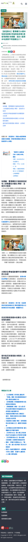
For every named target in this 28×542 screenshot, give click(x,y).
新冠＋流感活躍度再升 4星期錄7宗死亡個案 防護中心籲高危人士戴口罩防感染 (16, 452)
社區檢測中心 (5, 222)
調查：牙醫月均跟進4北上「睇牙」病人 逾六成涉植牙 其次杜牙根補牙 (16, 444)
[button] (26, 4)
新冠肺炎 (9, 45)
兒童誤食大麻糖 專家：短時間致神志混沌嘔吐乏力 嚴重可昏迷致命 (16, 423)
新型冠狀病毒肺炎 (22, 45)
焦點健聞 (4, 10)
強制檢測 (5, 45)
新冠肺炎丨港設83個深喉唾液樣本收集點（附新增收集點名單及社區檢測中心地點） (13, 139)
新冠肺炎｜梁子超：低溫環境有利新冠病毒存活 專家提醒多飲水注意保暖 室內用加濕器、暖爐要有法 (13, 305)
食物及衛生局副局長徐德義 (17, 81)
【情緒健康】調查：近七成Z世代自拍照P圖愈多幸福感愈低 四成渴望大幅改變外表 (16, 409)
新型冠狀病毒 (15, 45)
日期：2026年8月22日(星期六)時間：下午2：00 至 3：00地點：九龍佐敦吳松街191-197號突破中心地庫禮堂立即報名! (19, 164)
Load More (14, 467)
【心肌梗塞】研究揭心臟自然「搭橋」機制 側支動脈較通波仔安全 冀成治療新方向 (16, 397)
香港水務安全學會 (7, 48)
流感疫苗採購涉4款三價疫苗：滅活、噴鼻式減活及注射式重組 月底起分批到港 (16, 416)
